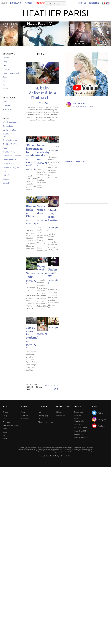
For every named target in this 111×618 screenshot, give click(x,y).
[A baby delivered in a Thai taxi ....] (42, 77)
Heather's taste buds (11, 77)
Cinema (6, 62)
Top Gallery (78, 417)
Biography (18, 3)
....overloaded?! (58, 150)
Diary (5, 66)
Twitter (101, 417)
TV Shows (42, 423)
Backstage (78, 429)
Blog (7, 3)
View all (6, 187)
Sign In (79, 3)
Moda (5, 85)
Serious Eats (8, 130)
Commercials (79, 439)
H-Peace (59, 417)
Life (39, 417)
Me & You (77, 420)
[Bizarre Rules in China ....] (31, 204)
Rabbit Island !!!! (52, 277)
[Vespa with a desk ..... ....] (42, 204)
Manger (6, 183)
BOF (5, 176)
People (6, 152)
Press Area (7, 114)
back (46, 390)
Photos (31, 3)
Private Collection (81, 442)
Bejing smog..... (42, 272)
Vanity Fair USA (9, 134)
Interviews (7, 110)
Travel (5, 93)
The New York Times (11, 148)
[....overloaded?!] (53, 143)
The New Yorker (9, 156)
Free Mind (7, 73)
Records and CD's (81, 435)
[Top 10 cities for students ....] (31, 325)
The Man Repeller (10, 144)
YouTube (101, 430)
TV (4, 89)
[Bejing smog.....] (42, 264)
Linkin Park (7, 179)
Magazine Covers (80, 432)
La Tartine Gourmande (12, 160)
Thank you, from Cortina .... (53, 221)
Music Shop (60, 420)
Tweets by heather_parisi (75, 166)
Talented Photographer (79, 424)
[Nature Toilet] (31, 268)
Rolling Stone (8, 168)
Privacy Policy (43, 460)
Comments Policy (66, 460)
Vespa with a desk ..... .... (41, 215)
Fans (5, 70)
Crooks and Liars (9, 164)
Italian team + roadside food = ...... (43, 156)
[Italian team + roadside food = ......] (42, 143)
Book (5, 81)
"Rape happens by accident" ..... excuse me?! (32, 159)
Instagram (102, 424)
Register (91, 3)
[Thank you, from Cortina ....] (53, 206)
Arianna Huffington (11, 172)
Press (5, 106)
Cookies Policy (54, 460)
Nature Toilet (30, 279)
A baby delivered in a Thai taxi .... (42, 97)
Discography (43, 420)
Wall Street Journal (10, 126)
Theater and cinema (45, 426)
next (55, 393)
